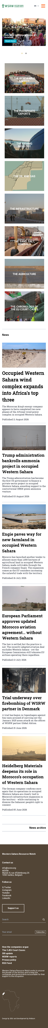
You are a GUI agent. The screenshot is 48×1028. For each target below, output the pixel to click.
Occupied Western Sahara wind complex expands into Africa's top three (23, 386)
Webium (32, 1018)
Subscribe (40, 932)
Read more (10, 41)
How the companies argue (15, 947)
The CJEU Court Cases (13, 950)
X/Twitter (6, 887)
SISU (11, 1018)
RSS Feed (7, 963)
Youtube (6, 892)
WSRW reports (9, 956)
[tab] (22, 53)
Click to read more (24, 78)
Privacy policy (9, 960)
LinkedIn (6, 898)
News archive (37, 827)
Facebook (6, 895)
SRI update (7, 953)
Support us (13, 908)
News (5, 334)
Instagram (6, 890)
